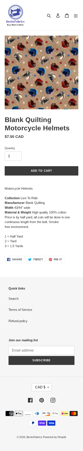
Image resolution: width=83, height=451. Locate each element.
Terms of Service (20, 309)
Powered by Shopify (54, 437)
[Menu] (75, 15)
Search (14, 298)
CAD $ (40, 387)
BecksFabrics (34, 437)
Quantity (10, 148)
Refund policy (18, 321)
